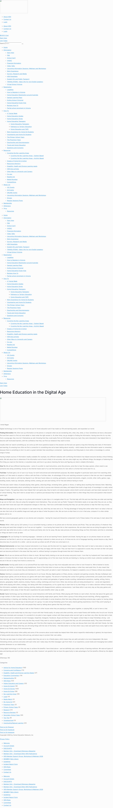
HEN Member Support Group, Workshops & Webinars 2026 (23, 756)
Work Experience (12, 71)
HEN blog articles (13, 169)
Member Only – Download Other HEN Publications (20, 754)
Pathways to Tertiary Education (21, 126)
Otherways (7, 206)
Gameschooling (9, 678)
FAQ (8, 55)
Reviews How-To (12, 105)
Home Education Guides (15, 116)
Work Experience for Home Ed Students (20, 132)
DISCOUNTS (8, 748)
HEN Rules (7, 767)
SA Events (10, 190)
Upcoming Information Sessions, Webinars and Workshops (26, 68)
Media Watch (8, 699)
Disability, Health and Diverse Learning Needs (19, 673)
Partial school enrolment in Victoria (19, 108)
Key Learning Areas (10, 694)
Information (7, 50)
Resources (7, 150)
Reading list (11, 177)
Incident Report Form (11, 764)
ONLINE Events (12, 193)
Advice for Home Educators (13, 667)
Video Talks (11, 66)
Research (7, 710)
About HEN (7, 17)
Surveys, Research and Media (17, 74)
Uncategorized (8, 720)
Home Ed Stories (9, 689)
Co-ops (9, 174)
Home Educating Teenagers (16, 121)
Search (2, 43)
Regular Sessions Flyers (15, 200)
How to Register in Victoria (16, 92)
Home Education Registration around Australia (22, 95)
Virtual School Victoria (14, 84)
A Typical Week (12, 113)
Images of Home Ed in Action (17, 161)
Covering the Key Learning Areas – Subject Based (27, 156)
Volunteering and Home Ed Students (19, 134)
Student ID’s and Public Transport (18, 79)
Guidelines (7, 761)
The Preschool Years (14, 140)
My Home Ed (8, 702)
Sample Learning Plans (14, 97)
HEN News (7, 681)
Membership (8, 203)
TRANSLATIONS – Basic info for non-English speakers (25, 82)
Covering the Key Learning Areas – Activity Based (27, 158)
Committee (7, 769)
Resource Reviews (10, 712)
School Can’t (11, 58)
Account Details (9, 746)
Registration (8, 87)
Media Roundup (12, 179)
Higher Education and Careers (14, 683)
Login (5, 22)
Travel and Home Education (16, 145)
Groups (9, 198)
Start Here (10, 53)
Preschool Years (9, 704)
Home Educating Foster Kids (16, 103)
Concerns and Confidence (12, 670)
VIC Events (10, 187)
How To (6, 111)
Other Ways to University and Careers (19, 171)
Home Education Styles (15, 119)
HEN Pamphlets (12, 76)
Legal (5, 697)
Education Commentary (11, 675)
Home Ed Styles (9, 691)
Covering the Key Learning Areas (18, 153)
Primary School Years (11, 707)
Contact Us (7, 19)
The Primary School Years (15, 137)
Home (6, 47)
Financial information (14, 63)
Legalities (10, 90)
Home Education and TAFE (20, 129)
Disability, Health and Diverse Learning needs (22, 166)
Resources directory (13, 163)
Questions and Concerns (15, 148)
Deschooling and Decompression (18, 142)
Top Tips (6, 718)
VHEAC (9, 60)
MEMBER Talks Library (11, 759)
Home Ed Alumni (9, 686)
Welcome (7, 743)
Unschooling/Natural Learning (13, 723)
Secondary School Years (12, 715)
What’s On (7, 185)
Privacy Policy (4, 739)
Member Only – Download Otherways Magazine (19, 751)
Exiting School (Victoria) (15, 100)
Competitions (11, 182)
